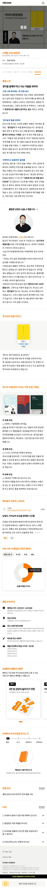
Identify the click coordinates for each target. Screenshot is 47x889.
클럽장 (9, 72)
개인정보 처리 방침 (14, 872)
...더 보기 (37, 533)
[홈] (7, 2)
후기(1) (24, 72)
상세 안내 (37, 72)
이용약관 (5, 872)
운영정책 (24, 872)
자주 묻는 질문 (7, 852)
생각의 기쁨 (24, 344)
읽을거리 (16, 72)
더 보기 (42, 788)
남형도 (21, 237)
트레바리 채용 (6, 857)
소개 (3, 72)
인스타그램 (31, 872)
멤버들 (30, 72)
